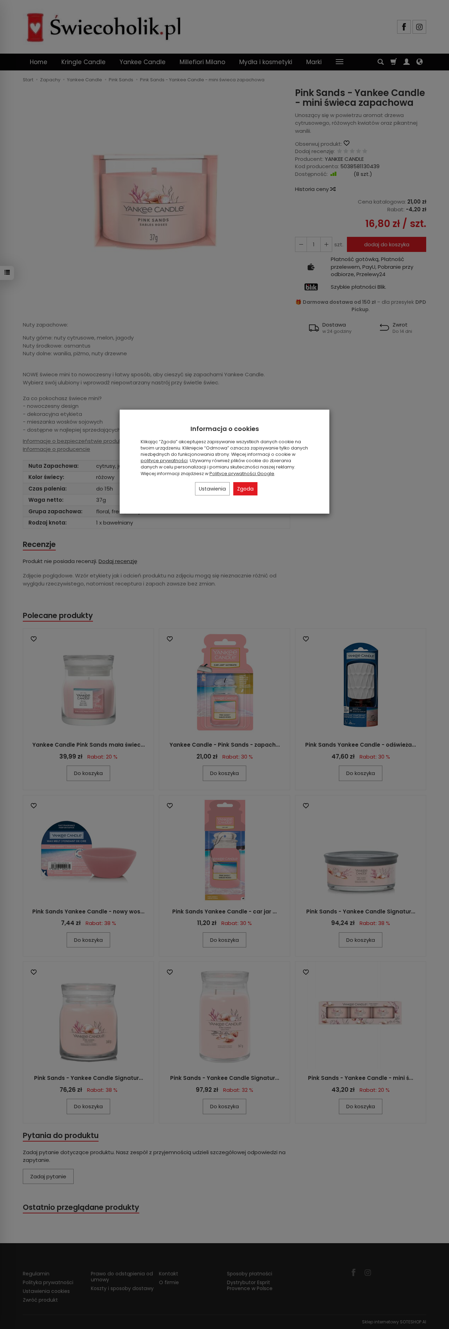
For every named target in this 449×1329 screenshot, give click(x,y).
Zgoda (245, 488)
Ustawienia (212, 488)
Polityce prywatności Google (241, 474)
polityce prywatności (164, 461)
